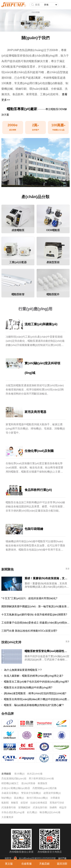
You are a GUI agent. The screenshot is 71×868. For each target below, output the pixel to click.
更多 (67, 568)
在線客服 (26, 863)
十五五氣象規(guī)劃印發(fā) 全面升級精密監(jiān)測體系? (34, 614)
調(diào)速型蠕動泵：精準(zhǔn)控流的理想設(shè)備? (35, 693)
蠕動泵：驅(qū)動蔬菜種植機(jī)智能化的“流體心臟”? (34, 705)
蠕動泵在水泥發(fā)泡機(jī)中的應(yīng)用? (28, 687)
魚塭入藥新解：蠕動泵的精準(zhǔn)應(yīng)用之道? (33, 675)
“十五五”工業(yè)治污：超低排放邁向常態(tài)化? (29, 598)
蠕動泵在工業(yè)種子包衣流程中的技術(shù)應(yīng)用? (36, 681)
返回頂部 (62, 863)
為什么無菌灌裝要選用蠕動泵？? (23, 669)
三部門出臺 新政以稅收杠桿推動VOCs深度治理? (29, 630)
